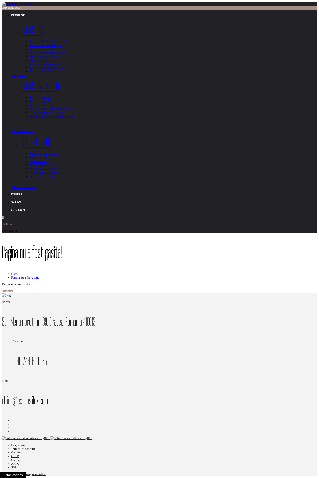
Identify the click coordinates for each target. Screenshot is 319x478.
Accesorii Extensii (41, 176)
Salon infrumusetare (23, 187)
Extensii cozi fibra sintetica (47, 67)
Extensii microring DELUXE (48, 52)
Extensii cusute (39, 60)
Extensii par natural (41, 86)
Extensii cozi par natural (45, 64)
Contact (16, 460)
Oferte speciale (39, 157)
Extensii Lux (32, 30)
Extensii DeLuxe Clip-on (46, 45)
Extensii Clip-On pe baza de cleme (52, 108)
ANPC (15, 463)
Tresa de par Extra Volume (46, 112)
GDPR (15, 456)
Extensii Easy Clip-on (44, 71)
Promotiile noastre (22, 131)
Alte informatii (35, 142)
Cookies (16, 452)
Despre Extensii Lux (43, 168)
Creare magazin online (31, 474)
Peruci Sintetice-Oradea (45, 56)
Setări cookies (13, 475)
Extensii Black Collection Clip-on (51, 41)
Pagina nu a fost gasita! (25, 277)
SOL (14, 467)
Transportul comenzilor (45, 172)
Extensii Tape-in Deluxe (45, 101)
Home (15, 274)
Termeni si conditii (23, 448)
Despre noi (18, 75)
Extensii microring (41, 49)
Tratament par (38, 161)
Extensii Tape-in (40, 97)
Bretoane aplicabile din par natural (52, 116)
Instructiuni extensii (42, 164)
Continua (7, 291)
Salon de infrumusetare (44, 153)
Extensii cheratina (41, 105)
